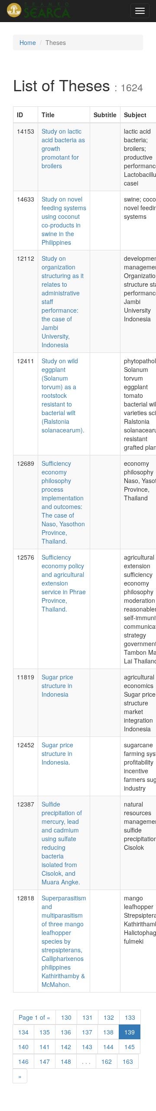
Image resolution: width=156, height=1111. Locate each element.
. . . (86, 1061)
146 (23, 1061)
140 (23, 1046)
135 (44, 1032)
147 (44, 1061)
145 (129, 1046)
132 (109, 1017)
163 (128, 1061)
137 (87, 1032)
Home (28, 42)
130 (66, 1017)
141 (44, 1046)
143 (87, 1046)
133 (130, 1017)
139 (129, 1032)
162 (106, 1061)
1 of (34, 1017)
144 (108, 1046)
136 (66, 1032)
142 (66, 1046)
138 (108, 1032)
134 (23, 1032)
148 (66, 1061)
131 (87, 1017)
